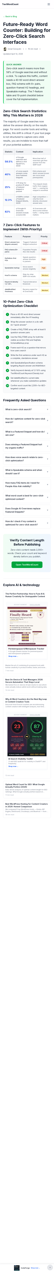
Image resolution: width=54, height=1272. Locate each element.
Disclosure (35, 604)
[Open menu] (49, 4)
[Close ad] (50, 1267)
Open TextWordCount (27, 564)
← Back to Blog (10, 16)
